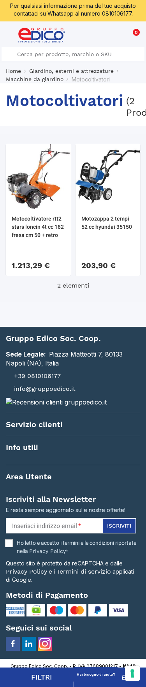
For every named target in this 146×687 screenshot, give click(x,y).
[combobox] (73, 54)
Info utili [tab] (22, 447)
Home (13, 71)
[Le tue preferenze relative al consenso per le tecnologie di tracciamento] (132, 673)
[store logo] (41, 35)
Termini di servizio (83, 571)
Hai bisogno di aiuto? (96, 674)
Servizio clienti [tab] (34, 424)
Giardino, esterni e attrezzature (71, 71)
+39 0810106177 (37, 376)
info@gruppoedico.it (45, 388)
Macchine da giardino (34, 79)
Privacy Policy (47, 551)
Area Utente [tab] (29, 476)
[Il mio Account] (119, 36)
